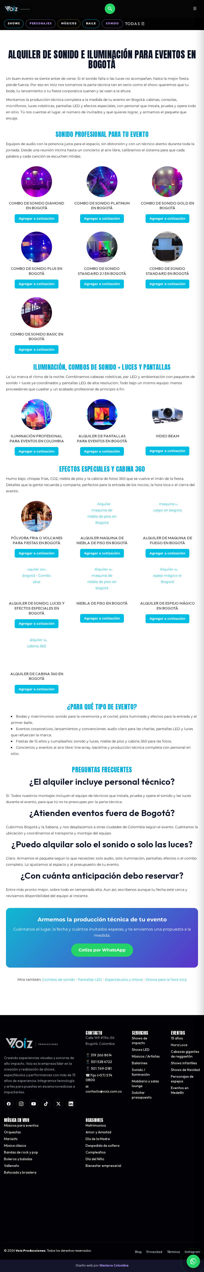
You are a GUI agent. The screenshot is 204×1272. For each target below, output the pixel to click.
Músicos (68, 23)
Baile (91, 23)
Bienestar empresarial (103, 1165)
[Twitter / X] (58, 1103)
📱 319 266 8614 (99, 1055)
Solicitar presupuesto (142, 1095)
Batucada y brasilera (20, 1172)
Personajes (41, 23)
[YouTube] (33, 1103)
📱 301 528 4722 (99, 1061)
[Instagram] (21, 1103)
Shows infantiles (184, 1063)
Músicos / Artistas (146, 1056)
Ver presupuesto (147, 1225)
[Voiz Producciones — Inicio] (17, 8)
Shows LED (141, 1049)
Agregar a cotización (36, 218)
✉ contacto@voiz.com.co (104, 1088)
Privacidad (154, 1252)
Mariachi (10, 1139)
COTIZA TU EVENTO (56, 1225)
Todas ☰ (135, 23)
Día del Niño (95, 1159)
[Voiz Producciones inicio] (40, 1043)
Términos (173, 1252)
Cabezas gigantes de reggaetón (185, 1054)
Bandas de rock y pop (21, 1152)
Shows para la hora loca (166, 979)
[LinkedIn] (71, 1103)
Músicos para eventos (21, 1125)
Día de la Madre (98, 1139)
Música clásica (15, 1145)
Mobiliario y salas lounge (145, 1083)
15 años (177, 1038)
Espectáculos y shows (124, 979)
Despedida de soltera (102, 1145)
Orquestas (12, 1132)
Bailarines (140, 1063)
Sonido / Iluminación (141, 1072)
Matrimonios (96, 1125)
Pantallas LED (90, 979)
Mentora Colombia (114, 1265)
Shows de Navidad (185, 1069)
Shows (14, 23)
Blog (138, 1252)
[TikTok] (46, 1103)
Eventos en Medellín (180, 1090)
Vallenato (11, 1165)
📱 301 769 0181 (99, 1068)
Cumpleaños (96, 1152)
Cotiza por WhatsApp (102, 949)
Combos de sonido (58, 979)
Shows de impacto (139, 1040)
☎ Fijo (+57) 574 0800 (99, 1077)
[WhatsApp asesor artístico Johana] (193, 1261)
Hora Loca (179, 1045)
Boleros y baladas (18, 1159)
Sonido (112, 23)
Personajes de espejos (182, 1078)
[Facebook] (8, 1103)
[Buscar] (110, 8)
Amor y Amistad (98, 1132)
